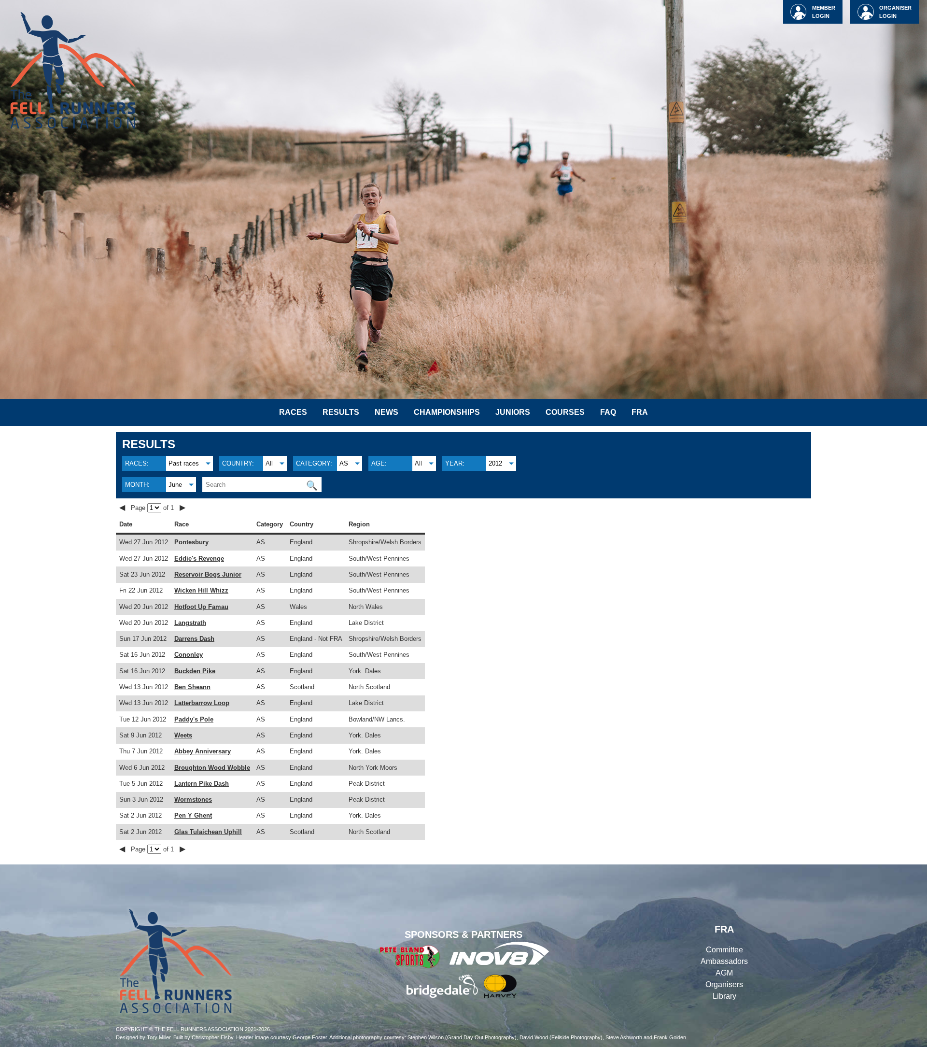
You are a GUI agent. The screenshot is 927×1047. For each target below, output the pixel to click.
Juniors (512, 412)
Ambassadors (724, 961)
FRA (640, 412)
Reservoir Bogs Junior (207, 574)
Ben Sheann (192, 687)
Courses (565, 412)
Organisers (724, 984)
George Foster (310, 1037)
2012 (495, 463)
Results (341, 412)
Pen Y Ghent (193, 815)
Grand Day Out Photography (481, 1037)
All (269, 463)
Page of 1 (153, 507)
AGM (724, 973)
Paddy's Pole (193, 719)
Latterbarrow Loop (201, 703)
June (175, 484)
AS (343, 463)
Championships (447, 412)
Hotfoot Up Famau (201, 606)
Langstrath (190, 622)
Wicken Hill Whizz (201, 590)
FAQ (608, 412)
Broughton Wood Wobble (212, 767)
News (386, 412)
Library (724, 996)
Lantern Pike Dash (201, 783)
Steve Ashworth (623, 1037)
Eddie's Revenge (199, 558)
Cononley (188, 654)
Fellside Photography (576, 1037)
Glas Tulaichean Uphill (208, 831)
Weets (183, 735)
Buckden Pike (194, 671)
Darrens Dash (194, 638)
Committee (724, 950)
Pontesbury (191, 542)
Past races (184, 463)
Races (293, 412)
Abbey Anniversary (202, 751)
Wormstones (193, 799)
